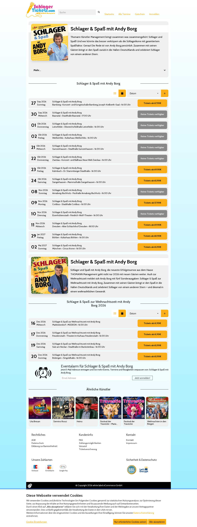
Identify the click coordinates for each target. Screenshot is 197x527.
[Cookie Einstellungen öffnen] (30, 485)
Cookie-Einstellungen (36, 522)
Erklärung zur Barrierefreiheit (44, 446)
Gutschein (140, 14)
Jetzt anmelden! (142, 377)
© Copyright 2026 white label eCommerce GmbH (99, 485)
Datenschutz (38, 443)
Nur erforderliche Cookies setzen (130, 521)
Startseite (109, 14)
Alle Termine (124, 14)
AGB (34, 440)
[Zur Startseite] (40, 9)
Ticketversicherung (88, 449)
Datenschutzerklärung (143, 512)
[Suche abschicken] (98, 12)
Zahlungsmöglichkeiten (90, 443)
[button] (115, 93)
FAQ (81, 440)
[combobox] (77, 12)
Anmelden (154, 14)
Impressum (131, 443)
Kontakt (130, 440)
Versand (83, 446)
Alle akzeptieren (157, 521)
